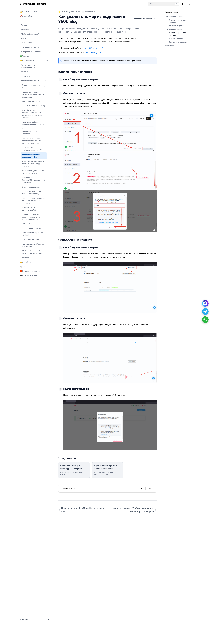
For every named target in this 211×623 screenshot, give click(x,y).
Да (142, 488)
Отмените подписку (176, 26)
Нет (150, 488)
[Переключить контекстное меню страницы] (155, 18)
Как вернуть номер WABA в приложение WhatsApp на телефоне (133, 510)
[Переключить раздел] (47, 16)
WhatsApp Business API (85, 12)
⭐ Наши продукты (66, 12)
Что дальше (170, 45)
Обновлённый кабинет (174, 29)
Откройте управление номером (177, 21)
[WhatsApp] (205, 319)
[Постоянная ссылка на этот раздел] (94, 72)
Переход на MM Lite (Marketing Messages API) (82, 510)
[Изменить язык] (188, 3)
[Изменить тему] (182, 3)
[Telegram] (205, 311)
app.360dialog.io (91, 52)
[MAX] (205, 303)
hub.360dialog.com (93, 48)
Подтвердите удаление (178, 42)
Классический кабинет (174, 16)
